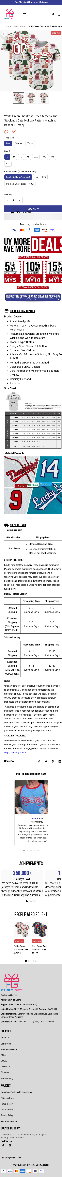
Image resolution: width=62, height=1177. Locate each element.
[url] (11, 1000)
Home (8, 26)
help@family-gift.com (15, 752)
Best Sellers (19, 26)
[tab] (24, 850)
